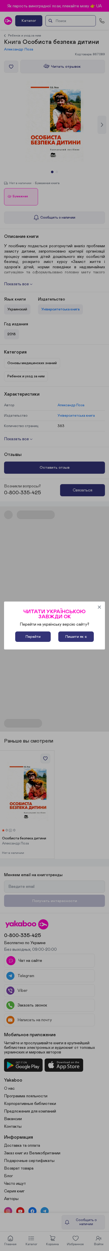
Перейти (33, 637)
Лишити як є (76, 637)
